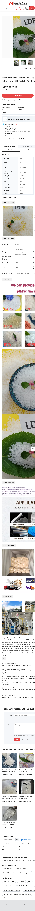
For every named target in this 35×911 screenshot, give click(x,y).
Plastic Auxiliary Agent (22, 868)
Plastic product (6, 843)
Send (17, 740)
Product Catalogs (27, 839)
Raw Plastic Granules (9, 886)
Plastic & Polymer (18, 13)
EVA (3, 846)
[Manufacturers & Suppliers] (18, 3)
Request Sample (29, 99)
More (3, 897)
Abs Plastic (21, 881)
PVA (19, 850)
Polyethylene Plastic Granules (11, 890)
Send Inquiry (18, 95)
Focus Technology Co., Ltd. (22, 904)
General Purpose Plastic (10, 873)
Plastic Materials (28, 13)
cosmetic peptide (23, 843)
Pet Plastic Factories (9, 881)
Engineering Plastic (25, 873)
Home (3, 13)
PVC (3, 850)
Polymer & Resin (7, 868)
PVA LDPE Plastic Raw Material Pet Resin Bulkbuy (17, 894)
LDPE (19, 846)
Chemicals (9, 13)
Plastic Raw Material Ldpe (26, 886)
